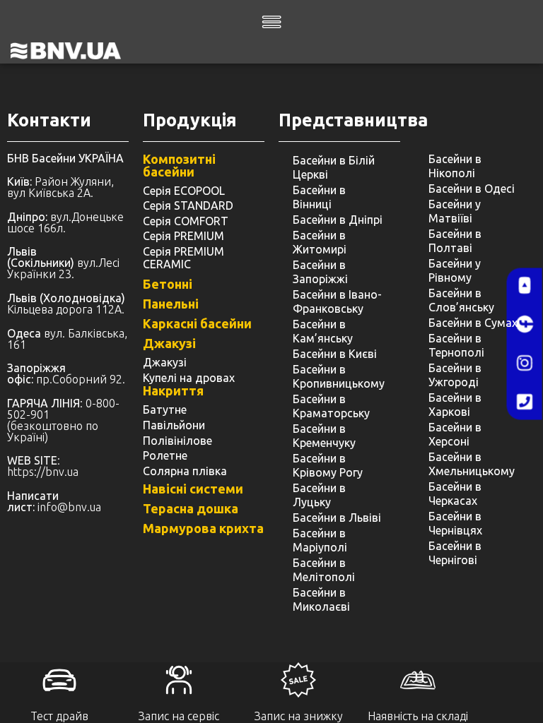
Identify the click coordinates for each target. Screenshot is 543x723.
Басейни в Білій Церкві (334, 167)
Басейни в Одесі (471, 188)
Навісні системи (193, 489)
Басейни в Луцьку (319, 495)
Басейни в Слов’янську (461, 300)
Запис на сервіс (179, 716)
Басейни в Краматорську (331, 406)
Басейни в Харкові (454, 404)
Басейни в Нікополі (454, 166)
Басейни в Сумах (473, 322)
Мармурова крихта (203, 528)
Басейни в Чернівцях (455, 523)
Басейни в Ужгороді (454, 375)
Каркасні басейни (197, 323)
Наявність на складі (418, 716)
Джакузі (169, 343)
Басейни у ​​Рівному (456, 270)
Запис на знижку (299, 716)
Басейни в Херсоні (454, 434)
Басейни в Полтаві (454, 240)
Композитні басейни (179, 165)
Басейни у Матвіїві (454, 211)
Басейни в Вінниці (319, 197)
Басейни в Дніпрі (338, 219)
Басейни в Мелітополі (324, 569)
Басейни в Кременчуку (324, 435)
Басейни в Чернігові (454, 552)
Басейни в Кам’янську (323, 331)
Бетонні (167, 284)
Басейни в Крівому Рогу (328, 465)
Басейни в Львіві (337, 517)
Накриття (173, 390)
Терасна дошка (190, 508)
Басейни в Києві (335, 353)
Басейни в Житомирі (319, 242)
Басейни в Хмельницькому (471, 463)
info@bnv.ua (69, 507)
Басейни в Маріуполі (320, 540)
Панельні (171, 304)
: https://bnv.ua (42, 466)
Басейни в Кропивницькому (339, 376)
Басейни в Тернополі (456, 345)
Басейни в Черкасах (454, 493)
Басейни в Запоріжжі (320, 271)
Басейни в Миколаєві (321, 599)
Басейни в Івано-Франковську (337, 301)
